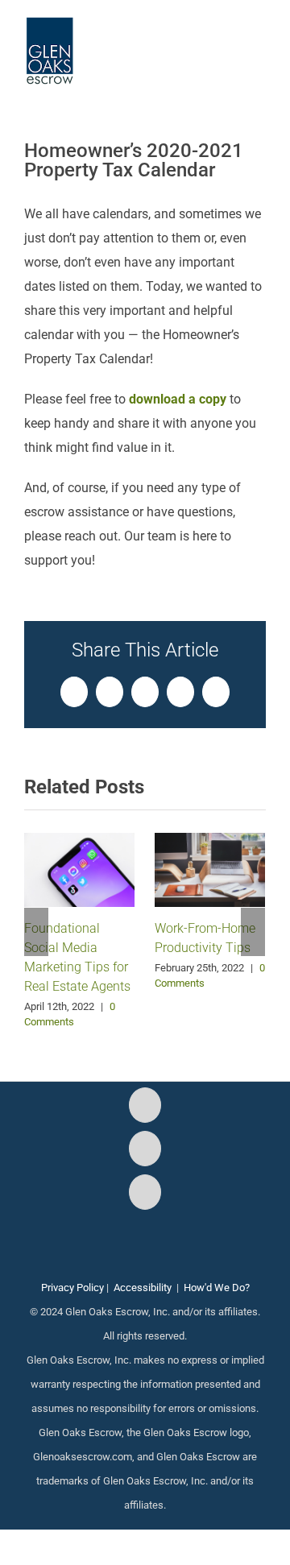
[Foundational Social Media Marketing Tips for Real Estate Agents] (79, 868)
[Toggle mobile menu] (259, 40)
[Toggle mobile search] (230, 40)
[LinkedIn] (145, 1192)
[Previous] (36, 932)
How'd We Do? (217, 1287)
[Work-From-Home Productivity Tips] (210, 868)
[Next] (253, 932)
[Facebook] (145, 1105)
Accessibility (143, 1287)
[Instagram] (145, 1148)
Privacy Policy (72, 1287)
